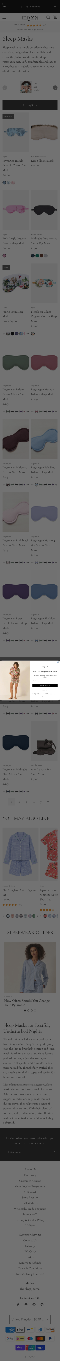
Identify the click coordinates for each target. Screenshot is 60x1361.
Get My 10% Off (45, 685)
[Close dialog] (58, 662)
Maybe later (45, 690)
